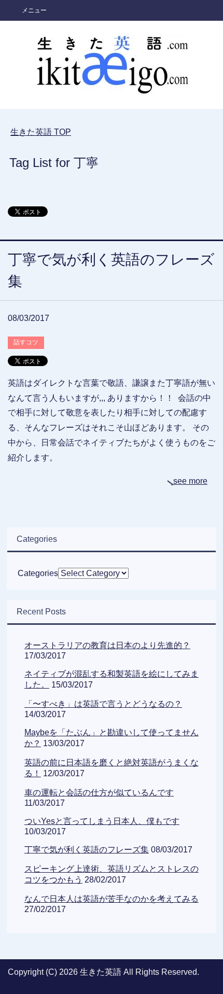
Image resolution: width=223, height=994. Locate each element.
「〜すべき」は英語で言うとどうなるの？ (103, 703)
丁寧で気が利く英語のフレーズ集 (86, 849)
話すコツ (25, 342)
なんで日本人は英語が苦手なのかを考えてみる (111, 898)
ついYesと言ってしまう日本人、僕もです (101, 821)
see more (190, 481)
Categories (38, 573)
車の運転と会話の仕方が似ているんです (99, 792)
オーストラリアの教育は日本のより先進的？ (107, 645)
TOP (40, 132)
